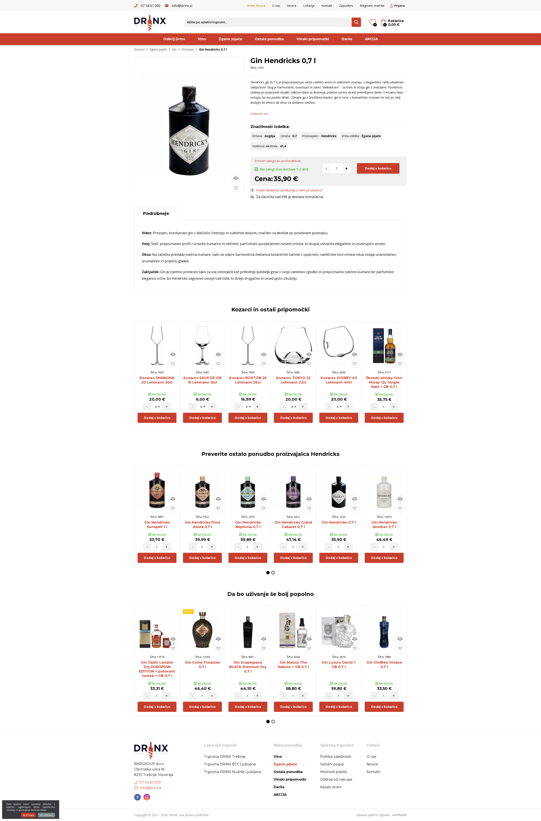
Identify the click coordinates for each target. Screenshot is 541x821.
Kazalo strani (330, 787)
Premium (188, 49)
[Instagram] (146, 797)
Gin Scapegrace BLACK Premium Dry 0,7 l (248, 666)
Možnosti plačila (333, 772)
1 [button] (268, 572)
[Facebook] (137, 797)
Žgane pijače (230, 39)
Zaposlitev (346, 6)
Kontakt (326, 6)
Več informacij (46, 815)
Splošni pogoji (332, 764)
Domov (139, 49)
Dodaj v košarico (378, 168)
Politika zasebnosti (335, 757)
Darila (347, 39)
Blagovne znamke (372, 6)
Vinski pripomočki (312, 39)
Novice (291, 6)
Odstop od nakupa (336, 779)
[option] (189, 124)
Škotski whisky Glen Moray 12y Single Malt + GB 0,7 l (384, 382)
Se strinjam (28, 815)
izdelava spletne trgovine (373, 815)
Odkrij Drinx (174, 39)
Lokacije (309, 6)
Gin (174, 49)
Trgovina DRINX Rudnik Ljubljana (232, 772)
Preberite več (259, 114)
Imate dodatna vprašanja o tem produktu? (289, 190)
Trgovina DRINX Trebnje (225, 757)
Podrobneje (156, 213)
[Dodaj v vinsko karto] (235, 187)
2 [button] (273, 572)
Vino (202, 39)
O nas (276, 6)
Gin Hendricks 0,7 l (339, 522)
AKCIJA (371, 39)
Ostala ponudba (269, 39)
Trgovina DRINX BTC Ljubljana (230, 764)
